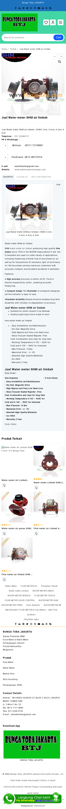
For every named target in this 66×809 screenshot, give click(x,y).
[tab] (8, 177)
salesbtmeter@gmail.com (27, 166)
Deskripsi (8, 177)
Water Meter (11, 424)
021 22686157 (21, 136)
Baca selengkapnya (4, 485)
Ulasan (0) (22, 177)
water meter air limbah (18, 248)
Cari (58, 37)
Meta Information (41, 177)
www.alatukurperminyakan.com (30, 169)
